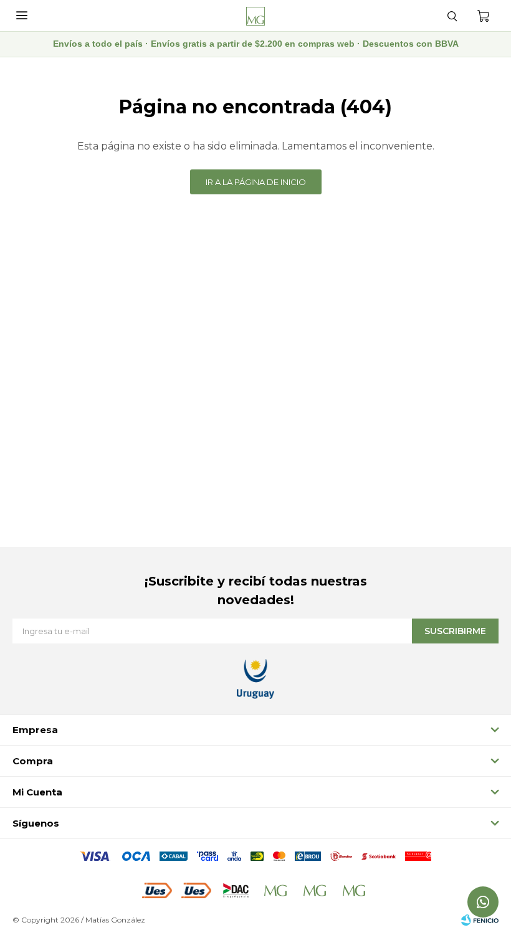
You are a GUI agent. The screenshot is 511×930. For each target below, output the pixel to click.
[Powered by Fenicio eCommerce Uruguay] (480, 920)
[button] (451, 15)
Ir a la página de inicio (256, 182)
